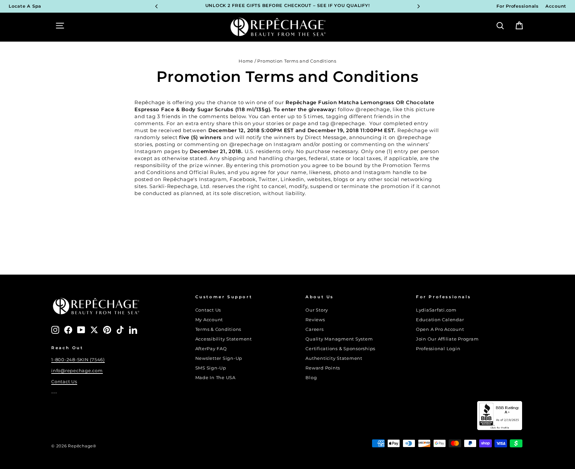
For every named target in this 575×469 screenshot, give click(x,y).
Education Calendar (440, 319)
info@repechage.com (77, 370)
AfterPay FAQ (211, 348)
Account (555, 6)
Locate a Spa (25, 6)
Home (246, 61)
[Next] (418, 6)
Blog (311, 377)
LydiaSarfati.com (436, 310)
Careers (314, 329)
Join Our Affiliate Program (447, 339)
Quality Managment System (339, 339)
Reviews (315, 319)
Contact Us (64, 381)
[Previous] (156, 6)
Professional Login (438, 348)
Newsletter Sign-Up (219, 358)
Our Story (316, 310)
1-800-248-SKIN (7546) (78, 359)
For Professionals (517, 6)
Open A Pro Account (440, 329)
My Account (209, 319)
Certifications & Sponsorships (340, 348)
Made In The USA (215, 377)
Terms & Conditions (218, 329)
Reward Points (322, 367)
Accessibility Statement (223, 339)
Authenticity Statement (333, 358)
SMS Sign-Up (210, 367)
